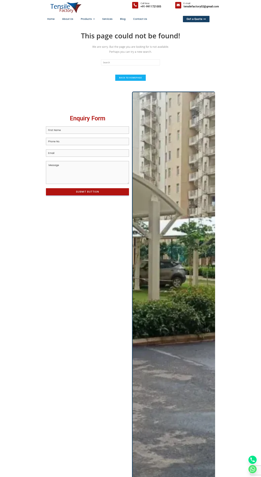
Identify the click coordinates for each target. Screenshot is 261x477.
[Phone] (252, 460)
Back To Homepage (130, 77)
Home (51, 19)
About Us (67, 19)
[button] (88, 19)
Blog (123, 19)
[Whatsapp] (252, 469)
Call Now (144, 3)
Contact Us (140, 19)
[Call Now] (135, 5)
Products (86, 19)
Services (107, 19)
